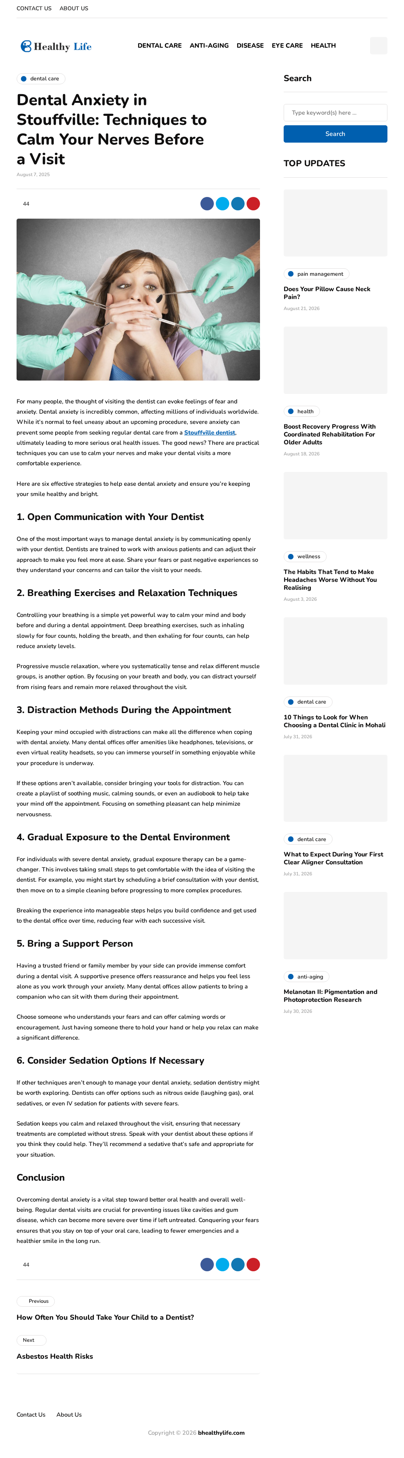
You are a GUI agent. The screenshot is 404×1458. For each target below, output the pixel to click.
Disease (250, 45)
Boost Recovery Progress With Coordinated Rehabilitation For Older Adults (330, 434)
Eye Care (287, 45)
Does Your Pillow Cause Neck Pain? (327, 293)
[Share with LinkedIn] (238, 203)
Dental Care (160, 45)
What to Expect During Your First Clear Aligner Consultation (333, 858)
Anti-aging (209, 45)
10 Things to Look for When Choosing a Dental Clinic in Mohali (334, 721)
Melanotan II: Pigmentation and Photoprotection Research (331, 996)
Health (323, 45)
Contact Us (34, 8)
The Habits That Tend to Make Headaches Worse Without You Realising (330, 580)
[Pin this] (253, 203)
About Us (74, 8)
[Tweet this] (222, 203)
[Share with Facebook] (207, 203)
